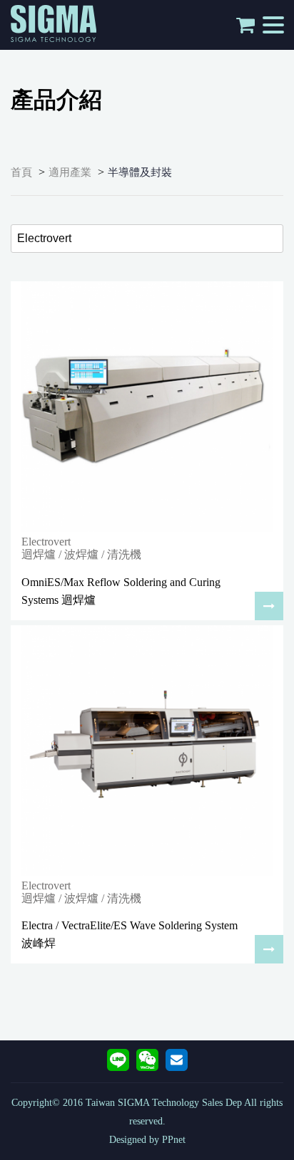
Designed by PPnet (147, 1139)
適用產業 (70, 172)
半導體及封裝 (140, 172)
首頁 (21, 172)
